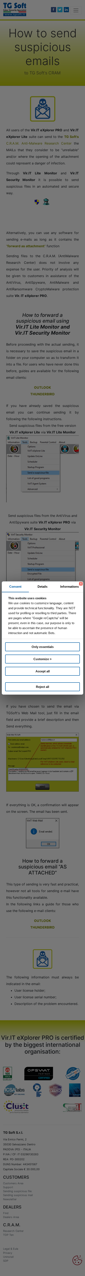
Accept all (42, 671)
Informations (69, 586)
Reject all (42, 687)
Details (43, 586)
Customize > (42, 659)
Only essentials (43, 647)
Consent (15, 586)
